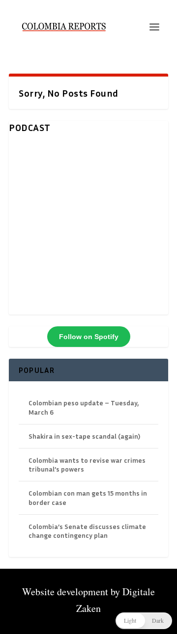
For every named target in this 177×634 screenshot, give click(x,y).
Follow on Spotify (88, 337)
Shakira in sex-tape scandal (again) (84, 436)
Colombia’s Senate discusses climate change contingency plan (87, 530)
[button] (144, 620)
